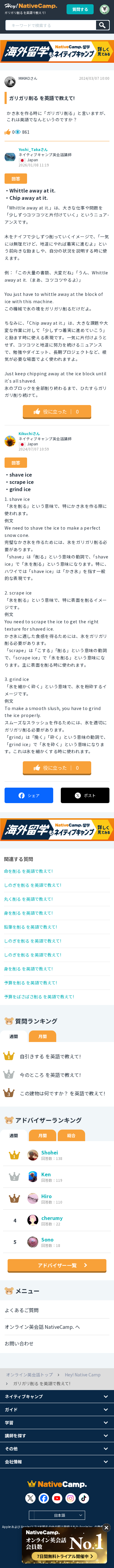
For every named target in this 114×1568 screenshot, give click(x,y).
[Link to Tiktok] (84, 1498)
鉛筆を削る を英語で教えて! (30, 927)
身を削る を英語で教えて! (28, 913)
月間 (42, 1036)
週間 (13, 1036)
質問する (80, 9)
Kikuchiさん (29, 433)
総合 (71, 1135)
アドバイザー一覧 (57, 1265)
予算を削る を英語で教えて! (30, 983)
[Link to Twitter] (30, 1498)
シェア (34, 795)
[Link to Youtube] (57, 1498)
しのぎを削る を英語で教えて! (32, 885)
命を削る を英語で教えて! (28, 871)
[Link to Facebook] (44, 1498)
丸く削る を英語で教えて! (28, 899)
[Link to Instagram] (70, 1498)
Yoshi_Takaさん (33, 149)
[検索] (102, 25)
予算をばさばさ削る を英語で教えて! (39, 996)
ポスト (90, 795)
